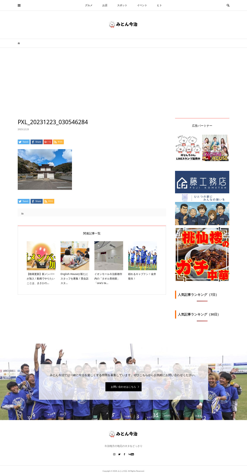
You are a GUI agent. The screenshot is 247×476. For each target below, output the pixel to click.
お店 (104, 5)
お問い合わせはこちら (123, 386)
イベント (142, 5)
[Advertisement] (123, 91)
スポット (122, 5)
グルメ (89, 5)
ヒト (159, 5)
